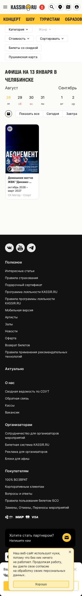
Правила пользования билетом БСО (32, 500)
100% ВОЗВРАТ (16, 479)
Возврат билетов (17, 345)
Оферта (10, 338)
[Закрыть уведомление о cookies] (69, 551)
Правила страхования (21, 278)
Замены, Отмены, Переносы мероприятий (37, 507)
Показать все (29, 113)
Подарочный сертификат (23, 285)
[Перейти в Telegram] (31, 247)
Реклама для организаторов (26, 451)
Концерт (12, 19)
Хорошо (41, 584)
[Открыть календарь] (8, 113)
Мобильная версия (19, 310)
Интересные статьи (19, 271)
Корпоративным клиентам (24, 486)
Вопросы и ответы (18, 493)
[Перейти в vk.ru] (9, 247)
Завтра (71, 113)
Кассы (10, 405)
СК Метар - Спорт (19, 195)
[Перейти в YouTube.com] (20, 247)
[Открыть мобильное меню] (5, 7)
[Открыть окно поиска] (51, 6)
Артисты (11, 317)
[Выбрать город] (60, 6)
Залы (9, 324)
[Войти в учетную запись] (76, 6)
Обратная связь (17, 398)
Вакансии (12, 412)
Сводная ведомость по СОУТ (27, 391)
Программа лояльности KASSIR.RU (31, 292)
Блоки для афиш (17, 458)
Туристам (50, 19)
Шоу (30, 19)
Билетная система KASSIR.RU (27, 444)
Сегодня (53, 113)
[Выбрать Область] (68, 6)
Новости (11, 331)
